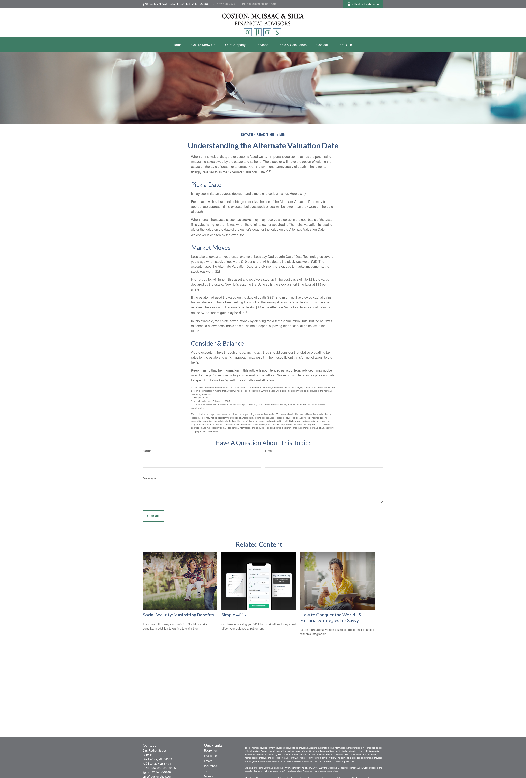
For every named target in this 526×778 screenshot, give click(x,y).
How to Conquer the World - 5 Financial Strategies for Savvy (330, 617)
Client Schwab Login (365, 4)
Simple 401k (234, 614)
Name (147, 450)
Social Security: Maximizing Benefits (178, 614)
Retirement (211, 750)
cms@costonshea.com (262, 4)
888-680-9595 (166, 768)
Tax (206, 771)
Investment (211, 756)
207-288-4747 (226, 4)
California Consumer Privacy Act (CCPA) (348, 767)
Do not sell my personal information (320, 771)
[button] (177, 44)
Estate (208, 761)
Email (269, 450)
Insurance (210, 766)
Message (149, 478)
